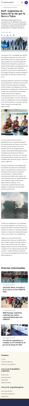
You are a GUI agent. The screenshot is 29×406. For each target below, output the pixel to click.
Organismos (4, 380)
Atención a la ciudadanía (8, 364)
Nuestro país (5, 375)
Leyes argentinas (6, 377)
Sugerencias (4, 396)
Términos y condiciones (8, 394)
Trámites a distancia (6, 361)
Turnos (3, 359)
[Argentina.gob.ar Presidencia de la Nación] (7, 2)
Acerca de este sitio (6, 391)
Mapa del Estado (6, 382)
